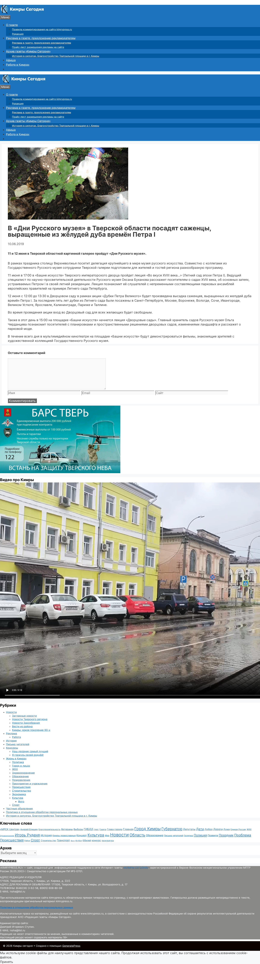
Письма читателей (17, 744)
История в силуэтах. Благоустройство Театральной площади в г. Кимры (55, 55)
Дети (200, 829)
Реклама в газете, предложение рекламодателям (40, 38)
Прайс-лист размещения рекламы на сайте (38, 47)
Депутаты (189, 829)
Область (137, 835)
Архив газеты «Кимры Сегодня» (28, 51)
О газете (12, 25)
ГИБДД (88, 829)
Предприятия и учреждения (29, 783)
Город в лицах (21, 765)
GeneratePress (71, 945)
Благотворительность (49, 829)
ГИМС (96, 829)
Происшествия (21, 787)
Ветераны (67, 829)
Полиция (200, 835)
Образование (20, 776)
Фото (21, 801)
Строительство (21, 790)
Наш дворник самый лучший (30, 751)
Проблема (242, 835)
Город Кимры (147, 828)
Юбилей (87, 840)
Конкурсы (12, 747)
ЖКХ (15, 769)
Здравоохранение (23, 772)
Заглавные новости (24, 715)
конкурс (96, 840)
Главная (128, 829)
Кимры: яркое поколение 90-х (31, 730)
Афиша (11, 60)
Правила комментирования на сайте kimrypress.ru (42, 29)
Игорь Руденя (27, 835)
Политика (18, 762)
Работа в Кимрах (17, 64)
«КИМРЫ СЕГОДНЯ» (136, 867)
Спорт (16, 804)
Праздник (226, 835)
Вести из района (22, 726)
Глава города (114, 829)
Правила (213, 835)
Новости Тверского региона (29, 719)
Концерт (81, 835)
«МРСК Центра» (10, 829)
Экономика (19, 794)
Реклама (11, 733)
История (11, 740)
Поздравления (21, 780)
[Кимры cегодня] (22, 13)
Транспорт (63, 840)
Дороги (218, 829)
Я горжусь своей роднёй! (28, 754)
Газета (102, 829)
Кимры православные (64, 835)
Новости (11, 712)
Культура (17, 797)
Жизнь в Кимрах (16, 758)
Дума (226, 829)
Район (27, 840)
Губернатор (171, 829)
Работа (16, 737)
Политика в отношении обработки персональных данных (42, 812)
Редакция (17, 33)
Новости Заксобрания (26, 722)
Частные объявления (19, 808)
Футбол (78, 841)
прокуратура (108, 840)
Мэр (107, 835)
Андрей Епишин (29, 829)
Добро (209, 829)
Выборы (78, 829)
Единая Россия (238, 829)
